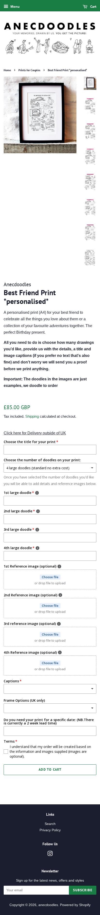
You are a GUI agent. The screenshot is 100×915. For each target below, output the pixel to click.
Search (50, 824)
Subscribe (82, 890)
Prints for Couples (29, 70)
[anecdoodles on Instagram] (50, 854)
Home (7, 70)
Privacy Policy (50, 830)
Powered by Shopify (75, 905)
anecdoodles (48, 905)
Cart (92, 6)
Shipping (32, 416)
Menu (14, 6)
